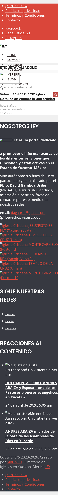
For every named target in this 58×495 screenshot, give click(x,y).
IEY (47, 466)
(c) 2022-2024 (16, 6)
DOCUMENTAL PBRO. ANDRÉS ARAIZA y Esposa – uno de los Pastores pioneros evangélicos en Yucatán (31, 390)
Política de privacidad (22, 10)
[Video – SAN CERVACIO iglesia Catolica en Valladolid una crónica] (10, 82)
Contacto (12, 20)
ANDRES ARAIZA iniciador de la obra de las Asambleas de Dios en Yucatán (30, 436)
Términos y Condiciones (25, 15)
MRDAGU (14, 462)
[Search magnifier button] (55, 94)
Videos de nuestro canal (16, 87)
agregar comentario (13, 109)
